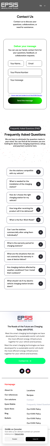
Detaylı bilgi (19, 434)
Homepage (10, 384)
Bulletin (8, 418)
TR (40, 6)
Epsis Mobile (10, 404)
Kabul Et (35, 439)
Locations (31, 390)
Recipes (30, 395)
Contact (30, 400)
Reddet (14, 439)
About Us (9, 390)
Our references (11, 395)
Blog (6, 413)
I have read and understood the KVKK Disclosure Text (29, 95)
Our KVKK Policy (34, 409)
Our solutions (10, 399)
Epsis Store (9, 409)
